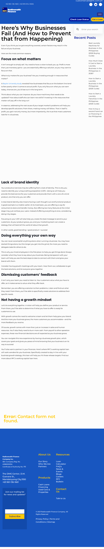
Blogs (59, 474)
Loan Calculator (61, 462)
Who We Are (44, 464)
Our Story (42, 461)
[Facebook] (90, 4)
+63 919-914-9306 (27, 4)
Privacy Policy (42, 519)
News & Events (59, 470)
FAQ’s (59, 466)
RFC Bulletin (59, 480)
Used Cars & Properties (44, 490)
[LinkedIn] (100, 4)
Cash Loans (43, 484)
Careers (59, 476)
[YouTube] (95, 4)
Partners (42, 466)
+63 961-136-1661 (11, 4)
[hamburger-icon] (100, 14)
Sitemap (51, 522)
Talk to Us (61, 498)
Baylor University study (12, 83)
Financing (43, 487)
